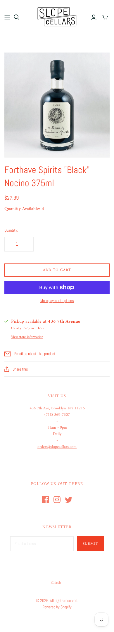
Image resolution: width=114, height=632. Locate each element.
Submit (90, 543)
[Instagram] (57, 499)
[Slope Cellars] (57, 16)
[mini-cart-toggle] (105, 17)
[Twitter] (68, 499)
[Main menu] (7, 17)
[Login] (94, 17)
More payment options (57, 300)
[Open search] (17, 17)
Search (56, 582)
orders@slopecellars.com (57, 447)
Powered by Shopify (57, 607)
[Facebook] (45, 499)
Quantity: (11, 230)
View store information (27, 337)
